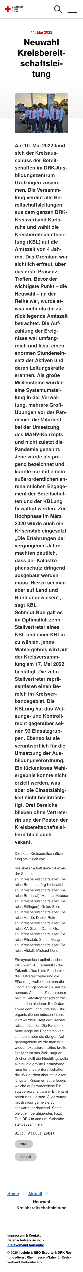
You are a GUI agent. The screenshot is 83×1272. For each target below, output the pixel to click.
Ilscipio (24, 1252)
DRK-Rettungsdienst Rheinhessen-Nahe (39, 1255)
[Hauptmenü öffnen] (73, 9)
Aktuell (25, 1156)
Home (13, 1194)
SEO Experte (43, 1252)
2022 (23, 1144)
